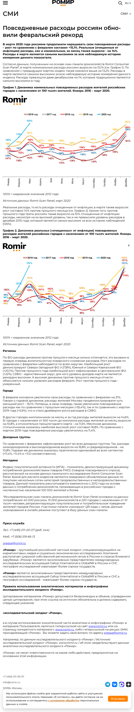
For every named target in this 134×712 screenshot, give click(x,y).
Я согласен (118, 698)
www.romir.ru (97, 626)
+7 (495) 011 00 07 (13, 676)
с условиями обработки (63, 700)
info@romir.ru (11, 682)
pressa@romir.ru (115, 632)
